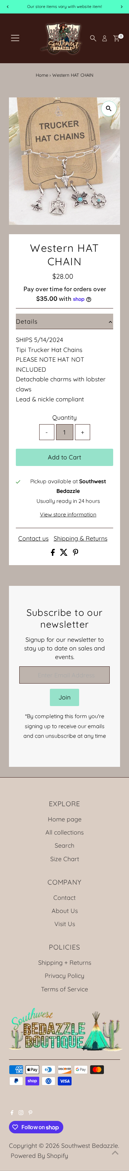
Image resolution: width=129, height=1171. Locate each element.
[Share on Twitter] (64, 553)
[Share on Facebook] (53, 553)
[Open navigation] (15, 38)
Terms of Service (64, 989)
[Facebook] (12, 1112)
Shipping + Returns (64, 962)
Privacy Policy (64, 975)
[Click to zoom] (109, 108)
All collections (64, 832)
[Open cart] (116, 38)
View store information (68, 514)
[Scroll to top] (115, 1152)
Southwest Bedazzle (89, 1145)
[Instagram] (21, 1112)
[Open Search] (93, 38)
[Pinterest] (30, 1112)
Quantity (64, 417)
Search (64, 845)
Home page (65, 819)
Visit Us (64, 923)
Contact (64, 897)
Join (64, 697)
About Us (65, 910)
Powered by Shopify (39, 1155)
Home (42, 75)
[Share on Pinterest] (75, 553)
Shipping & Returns (80, 538)
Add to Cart (64, 457)
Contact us (33, 538)
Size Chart (64, 859)
